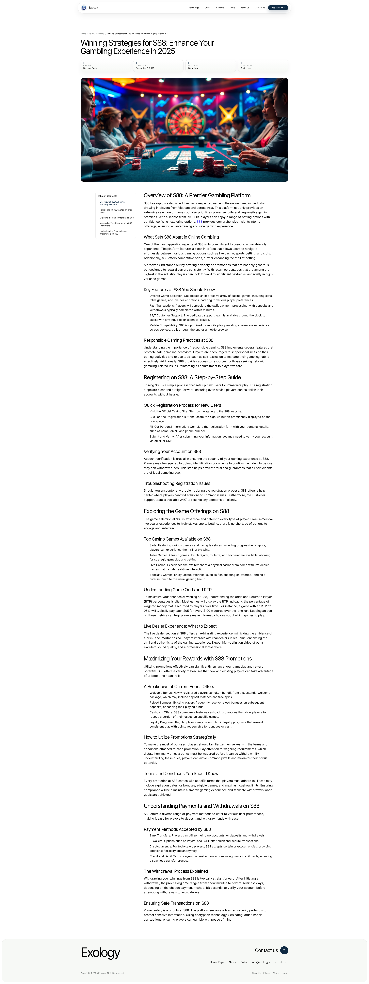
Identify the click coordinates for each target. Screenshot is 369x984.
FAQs (244, 962)
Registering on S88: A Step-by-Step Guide (116, 211)
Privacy (266, 973)
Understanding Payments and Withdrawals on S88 (113, 232)
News (91, 34)
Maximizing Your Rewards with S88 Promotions (116, 224)
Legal (284, 973)
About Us (256, 973)
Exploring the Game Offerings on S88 (117, 218)
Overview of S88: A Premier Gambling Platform (112, 203)
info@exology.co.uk (264, 962)
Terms (276, 973)
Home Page (217, 962)
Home (83, 34)
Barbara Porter (90, 68)
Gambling (100, 34)
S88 (199, 221)
